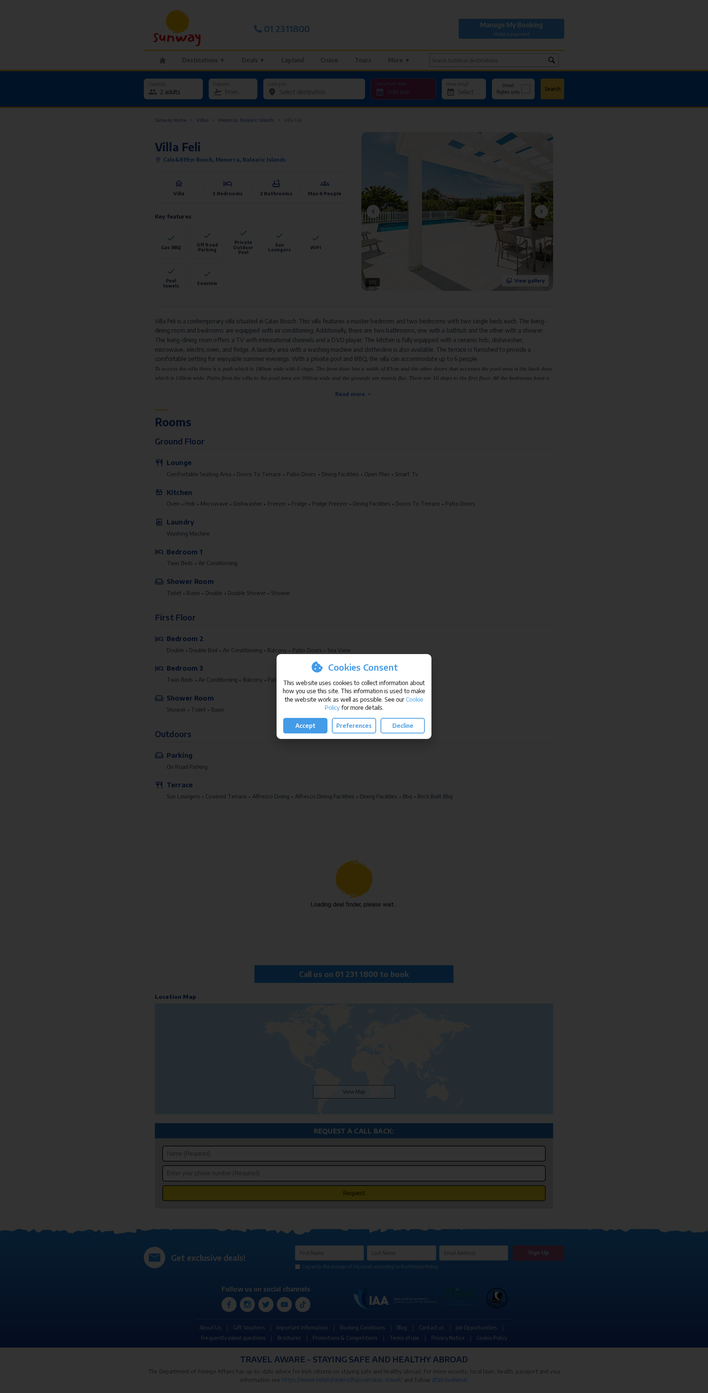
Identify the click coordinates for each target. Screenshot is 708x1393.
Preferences (354, 725)
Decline (402, 725)
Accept (305, 725)
